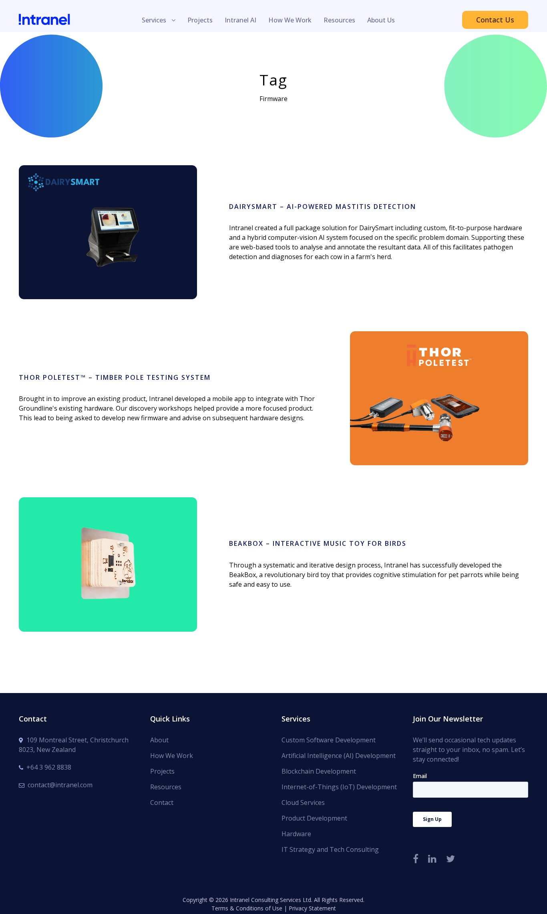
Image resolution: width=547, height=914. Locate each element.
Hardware (296, 833)
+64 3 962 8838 (48, 767)
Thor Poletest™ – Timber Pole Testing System (115, 377)
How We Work (290, 20)
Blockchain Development (319, 771)
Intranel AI (240, 20)
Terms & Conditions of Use (246, 908)
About (159, 740)
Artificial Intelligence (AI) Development (339, 755)
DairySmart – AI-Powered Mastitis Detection (107, 221)
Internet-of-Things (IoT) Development (339, 786)
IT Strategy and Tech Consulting (330, 849)
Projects (200, 20)
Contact (161, 802)
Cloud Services (303, 802)
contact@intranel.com (60, 784)
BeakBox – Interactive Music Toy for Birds (107, 553)
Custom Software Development (329, 740)
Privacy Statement (312, 908)
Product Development (314, 818)
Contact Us (495, 19)
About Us (381, 20)
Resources (339, 20)
